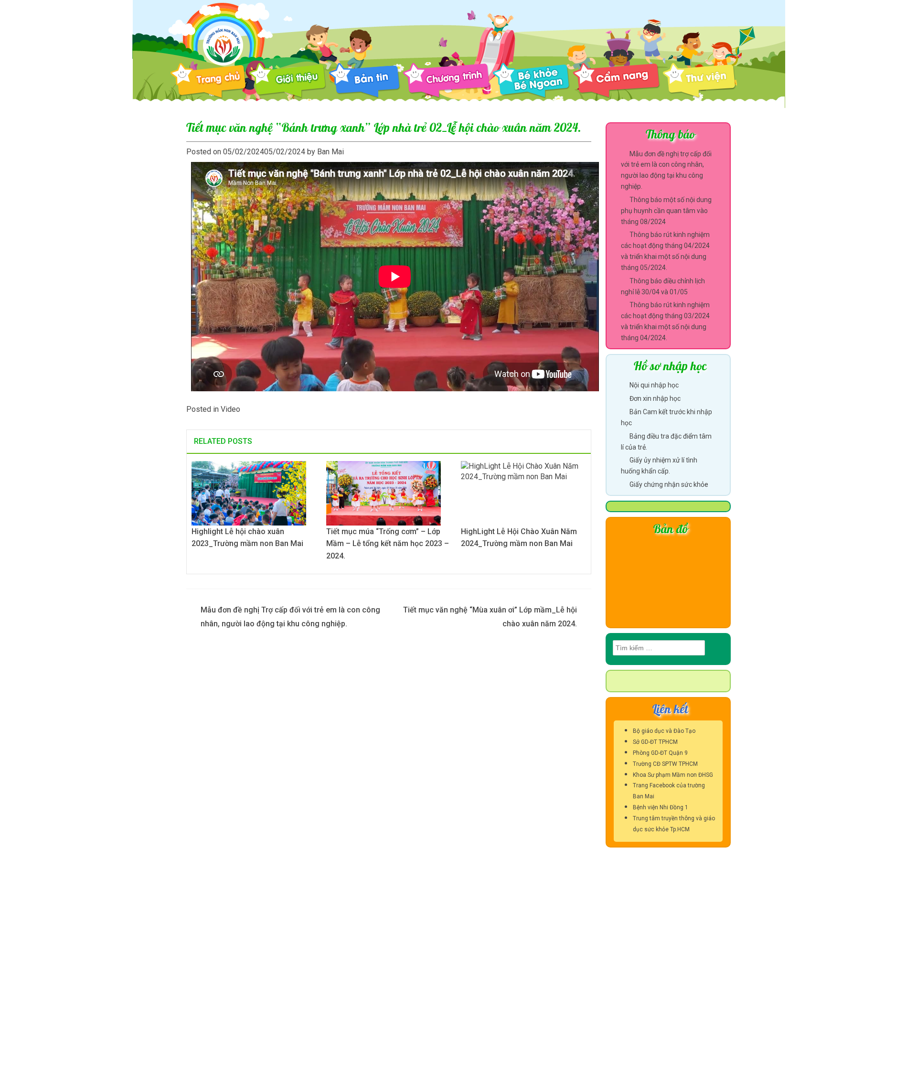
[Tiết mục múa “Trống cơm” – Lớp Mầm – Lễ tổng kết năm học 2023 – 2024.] (383, 492)
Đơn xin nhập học (655, 398)
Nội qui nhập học (654, 385)
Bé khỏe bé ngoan (531, 81)
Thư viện (706, 81)
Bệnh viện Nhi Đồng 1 (660, 807)
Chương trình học (446, 81)
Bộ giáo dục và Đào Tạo (664, 731)
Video (230, 409)
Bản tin (364, 81)
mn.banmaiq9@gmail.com (247, 983)
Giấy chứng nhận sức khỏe (668, 484)
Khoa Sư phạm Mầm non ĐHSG (673, 775)
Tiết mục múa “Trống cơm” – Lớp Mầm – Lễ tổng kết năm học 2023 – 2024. (387, 543)
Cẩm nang (616, 81)
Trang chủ (208, 81)
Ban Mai (330, 151)
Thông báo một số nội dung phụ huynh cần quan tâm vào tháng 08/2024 (666, 210)
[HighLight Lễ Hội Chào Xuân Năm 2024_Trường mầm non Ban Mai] (523, 492)
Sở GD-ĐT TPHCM (655, 742)
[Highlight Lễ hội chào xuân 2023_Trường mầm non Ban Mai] (249, 492)
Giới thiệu (287, 81)
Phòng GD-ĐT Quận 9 (660, 753)
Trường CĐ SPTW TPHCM (665, 764)
